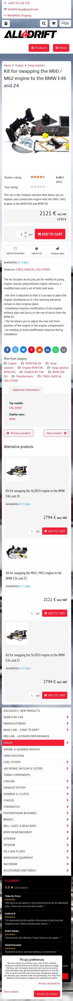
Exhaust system (14, 787)
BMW (12, 419)
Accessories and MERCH (20, 870)
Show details (11, 991)
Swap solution (14, 755)
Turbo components (17, 775)
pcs (38, 531)
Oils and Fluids (14, 851)
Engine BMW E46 (32, 367)
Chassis (9, 800)
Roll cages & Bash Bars (20, 826)
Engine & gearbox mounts (22, 749)
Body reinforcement (18, 832)
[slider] (38, 176)
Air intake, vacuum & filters (23, 768)
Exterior (10, 838)
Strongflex (12, 806)
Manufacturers (24, 376)
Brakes (8, 819)
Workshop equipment (18, 857)
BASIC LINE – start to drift (21, 730)
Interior (9, 845)
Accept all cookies (47, 994)
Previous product (21, 433)
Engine (12, 363)
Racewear (10, 864)
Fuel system (12, 762)
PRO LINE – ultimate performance (26, 736)
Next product (54, 433)
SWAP (18, 408)
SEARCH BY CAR (34, 372)
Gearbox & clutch (16, 794)
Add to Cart (52, 234)
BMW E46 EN (33, 363)
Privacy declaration (49, 983)
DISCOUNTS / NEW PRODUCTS (22, 711)
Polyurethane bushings (20, 813)
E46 (11, 408)
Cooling (9, 781)
